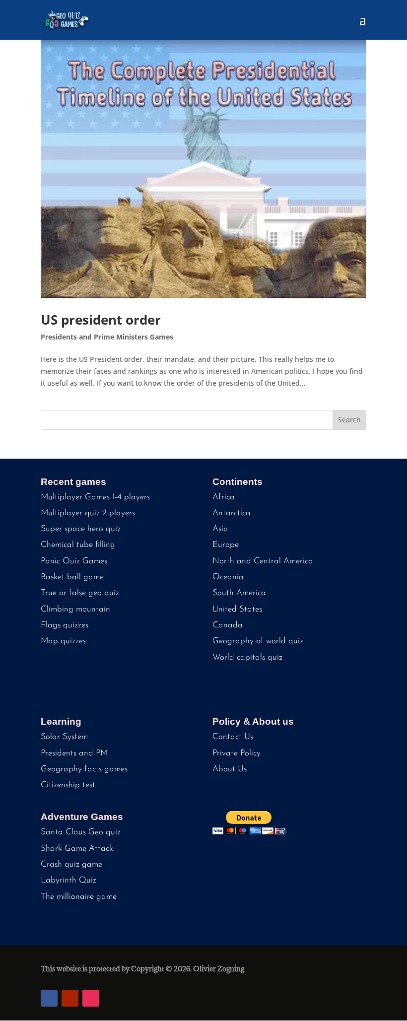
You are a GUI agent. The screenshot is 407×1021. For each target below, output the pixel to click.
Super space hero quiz (81, 529)
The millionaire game (79, 896)
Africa (223, 497)
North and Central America (262, 561)
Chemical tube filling (78, 545)
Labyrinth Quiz (68, 880)
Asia (220, 529)
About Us (229, 769)
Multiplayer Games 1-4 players (95, 497)
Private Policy (236, 753)
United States (237, 609)
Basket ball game (72, 577)
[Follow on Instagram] (90, 998)
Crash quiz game (71, 864)
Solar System (64, 737)
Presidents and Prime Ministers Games (107, 336)
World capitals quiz (247, 657)
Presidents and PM (74, 753)
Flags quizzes (64, 625)
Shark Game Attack (77, 848)
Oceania (228, 577)
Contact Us (232, 737)
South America (239, 593)
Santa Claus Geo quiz (81, 832)
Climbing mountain (75, 609)
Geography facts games (84, 769)
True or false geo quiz (80, 593)
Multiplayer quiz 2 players (88, 513)
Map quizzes (63, 641)
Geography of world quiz (257, 641)
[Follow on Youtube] (70, 998)
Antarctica (231, 513)
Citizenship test (68, 785)
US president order (101, 320)
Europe (225, 545)
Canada (227, 625)
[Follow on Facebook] (49, 998)
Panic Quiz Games (74, 561)
